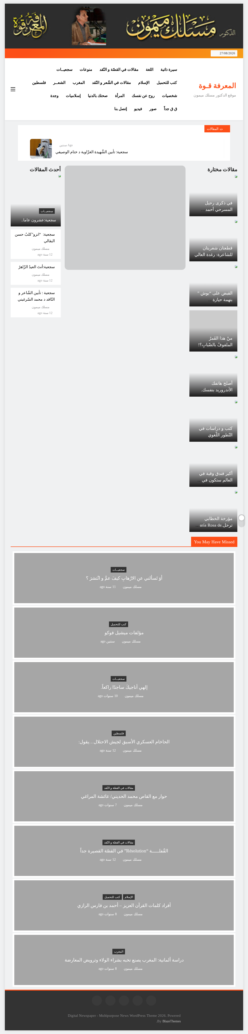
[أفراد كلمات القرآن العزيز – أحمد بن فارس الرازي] (124, 927)
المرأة (119, 96)
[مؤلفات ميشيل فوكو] (124, 655)
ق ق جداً (170, 109)
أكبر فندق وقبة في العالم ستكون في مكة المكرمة (215, 480)
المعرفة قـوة (217, 85)
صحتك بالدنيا (98, 96)
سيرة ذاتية (169, 69)
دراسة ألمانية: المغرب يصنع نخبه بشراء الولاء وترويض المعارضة (124, 959)
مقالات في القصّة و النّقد (119, 69)
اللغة (149, 69)
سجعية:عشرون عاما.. (38, 220)
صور (153, 109)
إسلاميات (73, 96)
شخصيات (169, 96)
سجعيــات (64, 69)
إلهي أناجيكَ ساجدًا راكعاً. (124, 687)
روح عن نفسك (143, 96)
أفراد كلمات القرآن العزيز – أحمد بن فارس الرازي (124, 905)
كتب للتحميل (167, 82)
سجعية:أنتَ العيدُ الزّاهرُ (36, 267)
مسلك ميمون (40, 248)
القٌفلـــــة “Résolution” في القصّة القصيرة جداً (124, 850)
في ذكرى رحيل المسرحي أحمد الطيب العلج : (218, 209)
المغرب (79, 82)
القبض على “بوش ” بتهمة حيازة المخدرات (214, 300)
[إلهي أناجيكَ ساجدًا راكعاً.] (124, 709)
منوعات (86, 69)
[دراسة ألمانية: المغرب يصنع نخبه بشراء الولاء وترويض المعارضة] (124, 982)
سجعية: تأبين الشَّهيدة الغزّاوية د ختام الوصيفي (91, 152)
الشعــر (59, 82)
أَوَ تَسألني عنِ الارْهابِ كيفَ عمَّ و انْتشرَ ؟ (124, 578)
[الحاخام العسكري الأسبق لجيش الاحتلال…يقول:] (124, 764)
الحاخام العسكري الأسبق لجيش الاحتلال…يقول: (124, 741)
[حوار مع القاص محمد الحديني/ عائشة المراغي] (124, 818)
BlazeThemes (172, 1021)
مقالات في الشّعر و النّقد (111, 82)
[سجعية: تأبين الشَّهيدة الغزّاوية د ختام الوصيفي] (41, 148)
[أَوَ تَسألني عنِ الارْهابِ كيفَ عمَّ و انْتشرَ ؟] (124, 600)
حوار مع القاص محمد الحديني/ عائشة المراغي (124, 796)
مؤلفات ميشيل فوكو (124, 632)
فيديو (138, 109)
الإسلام (143, 82)
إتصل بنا (120, 109)
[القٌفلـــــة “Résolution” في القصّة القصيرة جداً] (124, 873)
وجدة (54, 96)
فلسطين (39, 82)
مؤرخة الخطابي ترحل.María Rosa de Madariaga (214, 525)
